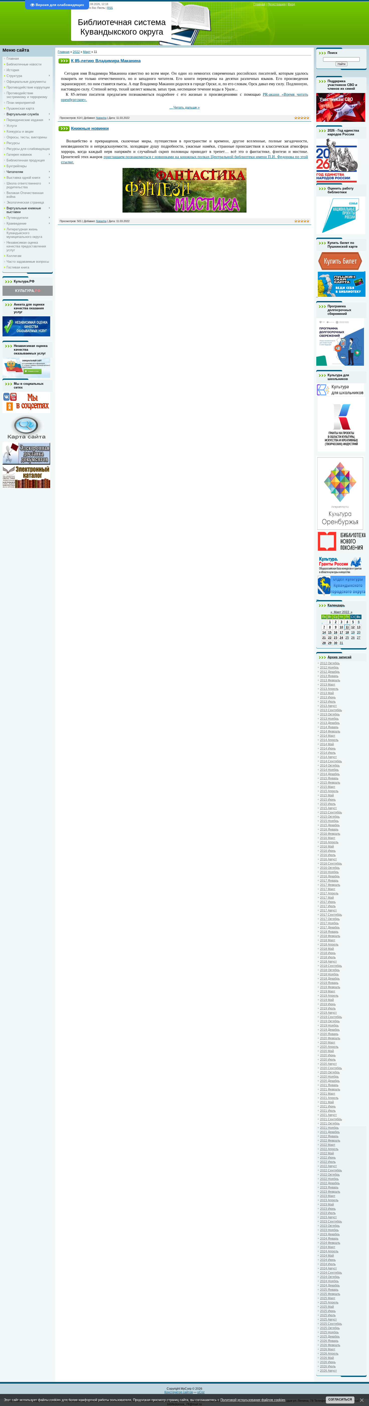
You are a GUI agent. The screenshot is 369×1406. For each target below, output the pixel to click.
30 (335, 643)
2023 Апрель (329, 1200)
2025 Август (328, 1319)
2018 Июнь (328, 953)
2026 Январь (329, 1341)
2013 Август (328, 706)
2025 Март (327, 1298)
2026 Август (328, 1370)
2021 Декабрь (330, 1132)
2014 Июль (328, 753)
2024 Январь (329, 1238)
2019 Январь (329, 983)
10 (341, 627)
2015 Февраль (330, 782)
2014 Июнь (328, 748)
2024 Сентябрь (331, 1272)
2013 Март (327, 684)
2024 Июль (328, 1264)
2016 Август (328, 859)
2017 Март (327, 889)
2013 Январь (329, 676)
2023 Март (327, 1196)
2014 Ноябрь (329, 770)
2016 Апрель (329, 842)
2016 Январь (329, 829)
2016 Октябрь (330, 868)
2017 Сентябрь (331, 914)
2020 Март (327, 1042)
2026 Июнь (328, 1362)
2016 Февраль (330, 833)
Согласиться (340, 1399)
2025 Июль (328, 1315)
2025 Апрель (329, 1302)
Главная (259, 4)
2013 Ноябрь (329, 718)
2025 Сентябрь (331, 1324)
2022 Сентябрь (331, 1170)
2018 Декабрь (330, 978)
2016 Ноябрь (329, 872)
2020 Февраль (330, 1038)
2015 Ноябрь (329, 821)
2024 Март (327, 1247)
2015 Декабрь (330, 825)
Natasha (101, 117)
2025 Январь (329, 1289)
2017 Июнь (328, 902)
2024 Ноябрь (329, 1281)
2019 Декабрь (330, 1030)
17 (341, 632)
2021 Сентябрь (331, 1119)
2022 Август (328, 1166)
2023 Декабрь (330, 1234)
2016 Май (327, 846)
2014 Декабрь (330, 774)
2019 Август (328, 1012)
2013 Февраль (330, 680)
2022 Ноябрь (329, 1179)
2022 (76, 52)
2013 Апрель (329, 689)
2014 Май (327, 744)
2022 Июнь (328, 1157)
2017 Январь (329, 880)
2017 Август (328, 910)
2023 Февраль (330, 1191)
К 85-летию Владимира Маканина (106, 60)
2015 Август (328, 808)
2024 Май (327, 1255)
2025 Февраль (330, 1294)
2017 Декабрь (330, 927)
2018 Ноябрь (329, 974)
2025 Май (327, 1306)
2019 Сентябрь (331, 1017)
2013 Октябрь (330, 714)
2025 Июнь (328, 1311)
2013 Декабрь (330, 723)
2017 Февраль (330, 885)
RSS (110, 7)
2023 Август (328, 1217)
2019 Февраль (330, 987)
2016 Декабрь (330, 876)
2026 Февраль (330, 1345)
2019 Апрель (329, 995)
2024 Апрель (329, 1251)
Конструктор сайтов (178, 1392)
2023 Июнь (328, 1208)
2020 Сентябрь (331, 1068)
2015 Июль (328, 804)
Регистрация (277, 4)
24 (341, 637)
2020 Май (327, 1051)
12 (353, 627)
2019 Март (327, 991)
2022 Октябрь (330, 1174)
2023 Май (327, 1204)
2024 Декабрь (330, 1285)
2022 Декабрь (330, 1183)
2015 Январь (329, 778)
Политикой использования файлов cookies (252, 1400)
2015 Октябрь (330, 816)
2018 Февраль (330, 936)
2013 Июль (328, 701)
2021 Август (328, 1115)
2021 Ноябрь (329, 1128)
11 (347, 627)
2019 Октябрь (330, 1021)
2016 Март (327, 838)
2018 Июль (328, 957)
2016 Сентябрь (331, 863)
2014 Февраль (330, 731)
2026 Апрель (329, 1353)
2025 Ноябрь (329, 1332)
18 (347, 632)
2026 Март (327, 1349)
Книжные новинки (90, 128)
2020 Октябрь (330, 1072)
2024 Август (328, 1268)
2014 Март (327, 735)
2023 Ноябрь (329, 1230)
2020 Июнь (328, 1055)
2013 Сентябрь (331, 710)
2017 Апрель (329, 893)
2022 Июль (328, 1162)
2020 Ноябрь (329, 1076)
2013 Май (327, 693)
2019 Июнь (328, 1004)
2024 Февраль (330, 1243)
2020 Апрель (329, 1047)
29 (330, 643)
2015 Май (327, 795)
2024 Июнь (328, 1260)
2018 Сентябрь (331, 966)
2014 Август (328, 757)
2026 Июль (328, 1366)
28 (324, 643)
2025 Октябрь (330, 1328)
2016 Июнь (328, 851)
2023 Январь (329, 1187)
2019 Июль (328, 1008)
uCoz (201, 1392)
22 (330, 637)
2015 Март (327, 787)
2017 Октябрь (330, 919)
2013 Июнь (328, 697)
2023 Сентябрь (331, 1221)
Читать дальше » (186, 107)
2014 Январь (329, 727)
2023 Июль (328, 1213)
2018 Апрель (329, 944)
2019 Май (327, 1000)
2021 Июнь (328, 1106)
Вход (291, 4)
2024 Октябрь (330, 1277)
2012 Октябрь (330, 663)
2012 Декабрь (330, 672)
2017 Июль (328, 906)
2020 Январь (329, 1034)
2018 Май (327, 949)
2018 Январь (329, 931)
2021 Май (327, 1102)
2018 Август (328, 961)
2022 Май (327, 1153)
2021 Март (327, 1093)
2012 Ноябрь (329, 667)
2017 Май (327, 897)
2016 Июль (328, 855)
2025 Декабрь (330, 1336)
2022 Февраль (330, 1140)
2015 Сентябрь (331, 812)
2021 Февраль (330, 1089)
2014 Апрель (329, 740)
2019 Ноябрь (329, 1025)
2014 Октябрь (330, 765)
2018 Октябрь (330, 970)
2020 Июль (328, 1059)
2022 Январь (329, 1136)
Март (87, 52)
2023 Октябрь (330, 1226)
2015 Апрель (329, 791)
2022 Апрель (329, 1149)
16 (335, 632)
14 (324, 632)
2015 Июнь (328, 799)
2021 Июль (328, 1110)
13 (358, 627)
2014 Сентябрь (331, 761)
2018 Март (327, 940)
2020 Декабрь (330, 1081)
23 (335, 637)
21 (324, 637)
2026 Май (327, 1358)
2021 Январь (329, 1085)
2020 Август (328, 1064)
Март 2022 (341, 612)
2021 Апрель (329, 1098)
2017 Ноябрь (329, 923)
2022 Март (327, 1145)
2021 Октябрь (330, 1123)
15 (330, 632)
